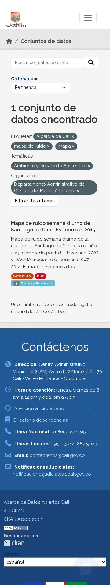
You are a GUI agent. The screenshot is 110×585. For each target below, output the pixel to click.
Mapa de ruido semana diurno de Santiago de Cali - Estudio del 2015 (53, 226)
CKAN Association (23, 519)
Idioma (11, 554)
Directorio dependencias (40, 420)
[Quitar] (73, 137)
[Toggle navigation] (88, 18)
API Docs (59, 311)
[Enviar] (91, 62)
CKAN (14, 543)
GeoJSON (22, 276)
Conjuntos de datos (46, 41)
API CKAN (14, 511)
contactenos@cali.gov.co (57, 455)
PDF (40, 276)
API (39, 311)
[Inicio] (9, 41)
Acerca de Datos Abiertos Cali (36, 502)
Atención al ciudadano (39, 408)
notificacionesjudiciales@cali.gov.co (52, 474)
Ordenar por (24, 78)
